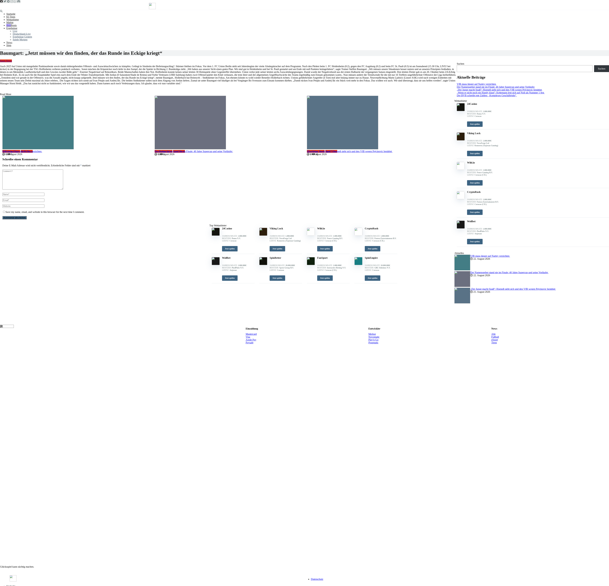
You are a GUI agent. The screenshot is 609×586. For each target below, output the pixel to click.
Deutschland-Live (22, 34)
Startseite (10, 14)
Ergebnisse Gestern (22, 36)
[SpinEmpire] (358, 264)
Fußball (495, 337)
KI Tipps (10, 16)
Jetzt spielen (230, 249)
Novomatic (374, 337)
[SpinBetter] (263, 264)
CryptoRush (371, 228)
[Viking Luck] (263, 234)
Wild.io (321, 228)
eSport (494, 339)
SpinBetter (275, 257)
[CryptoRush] (358, 234)
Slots (8, 45)
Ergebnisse (11, 28)
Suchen (460, 63)
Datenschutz (317, 579)
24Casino (227, 228)
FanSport (322, 257)
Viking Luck (276, 228)
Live (15, 31)
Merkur (372, 334)
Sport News (6, 61)
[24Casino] (216, 234)
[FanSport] (311, 264)
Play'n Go (373, 339)
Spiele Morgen (20, 39)
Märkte (9, 22)
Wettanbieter (12, 19)
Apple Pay (251, 339)
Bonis (14, 25)
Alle (493, 334)
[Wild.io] (311, 234)
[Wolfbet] (216, 264)
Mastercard (251, 334)
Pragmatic (373, 342)
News (9, 42)
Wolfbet (226, 257)
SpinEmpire (371, 257)
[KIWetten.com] (152, 8)
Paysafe (249, 342)
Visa (248, 337)
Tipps (494, 342)
